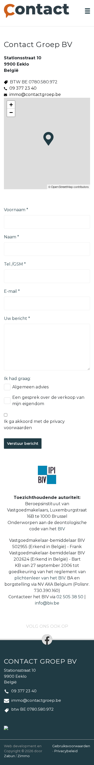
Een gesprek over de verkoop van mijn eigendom (48, 400)
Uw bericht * (17, 318)
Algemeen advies (30, 386)
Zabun (9, 756)
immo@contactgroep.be (35, 94)
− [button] (11, 112)
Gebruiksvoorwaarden (71, 746)
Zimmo (23, 756)
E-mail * (12, 291)
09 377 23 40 (23, 88)
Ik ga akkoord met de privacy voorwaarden (34, 424)
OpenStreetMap (62, 187)
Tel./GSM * (15, 264)
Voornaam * (16, 209)
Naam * (11, 236)
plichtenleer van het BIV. (40, 578)
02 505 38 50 (69, 596)
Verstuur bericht (22, 443)
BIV (61, 528)
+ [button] (11, 104)
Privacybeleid (66, 751)
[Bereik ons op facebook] (47, 639)
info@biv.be (47, 603)
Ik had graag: (17, 378)
